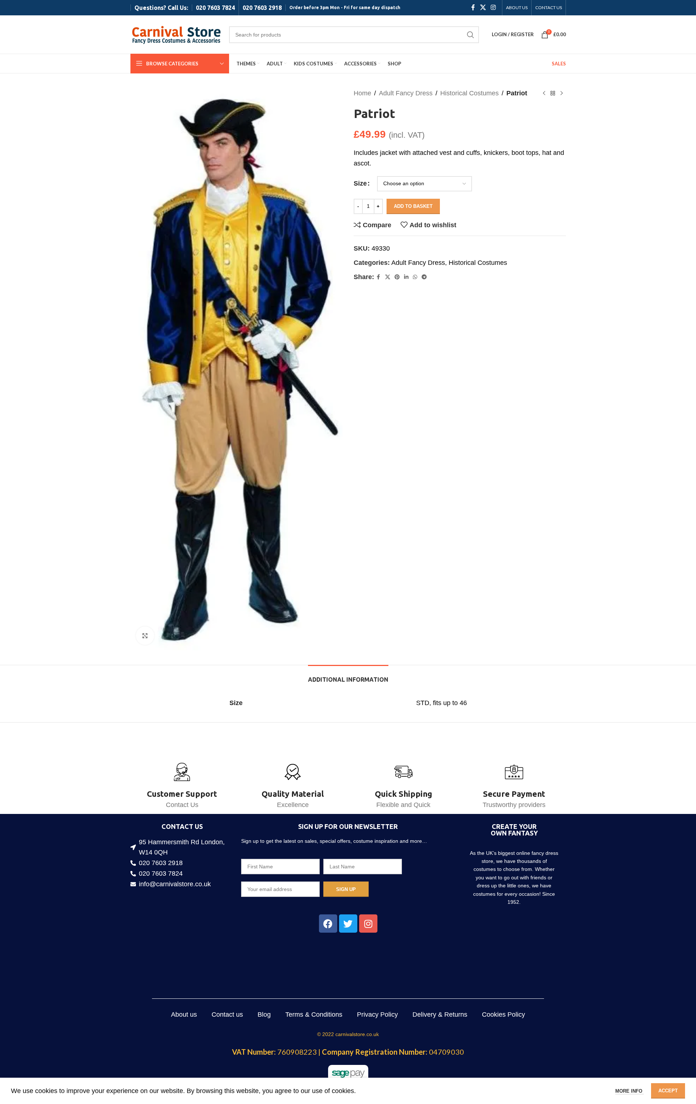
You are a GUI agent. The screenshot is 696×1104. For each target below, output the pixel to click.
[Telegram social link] (424, 277)
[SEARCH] (470, 34)
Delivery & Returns (439, 1014)
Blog (264, 1014)
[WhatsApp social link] (415, 277)
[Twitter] (348, 923)
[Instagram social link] (493, 7)
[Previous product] (544, 93)
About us (184, 1014)
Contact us (227, 1014)
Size (360, 183)
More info (629, 1091)
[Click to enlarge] (145, 636)
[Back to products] (552, 93)
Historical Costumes (469, 93)
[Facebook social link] (473, 7)
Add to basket (413, 206)
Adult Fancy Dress (406, 93)
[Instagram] (368, 923)
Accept (668, 1090)
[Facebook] (328, 923)
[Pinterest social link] (397, 277)
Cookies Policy (503, 1014)
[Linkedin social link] (406, 277)
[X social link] (483, 7)
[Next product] (561, 93)
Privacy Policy (377, 1014)
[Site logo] (176, 34)
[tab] (348, 676)
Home (362, 93)
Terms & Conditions (313, 1014)
